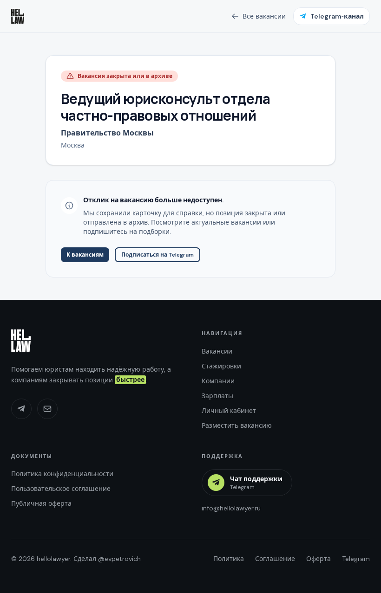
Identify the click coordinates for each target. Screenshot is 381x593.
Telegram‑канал (337, 16)
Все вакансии (264, 16)
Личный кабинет (229, 410)
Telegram (356, 558)
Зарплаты (217, 396)
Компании (218, 381)
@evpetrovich (119, 558)
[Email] (47, 409)
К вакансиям (85, 254)
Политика (228, 558)
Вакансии (217, 351)
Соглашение (275, 558)
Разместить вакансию (237, 425)
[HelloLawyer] (21, 340)
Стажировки (221, 366)
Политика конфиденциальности (62, 474)
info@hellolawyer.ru (231, 508)
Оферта (318, 558)
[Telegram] (21, 409)
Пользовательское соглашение (61, 488)
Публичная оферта (41, 503)
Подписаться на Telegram (157, 254)
